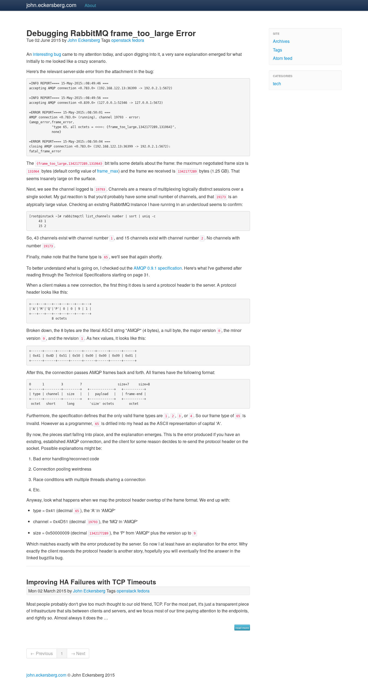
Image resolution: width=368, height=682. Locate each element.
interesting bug (47, 54)
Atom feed (282, 58)
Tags (277, 50)
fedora (138, 40)
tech (277, 83)
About (90, 5)
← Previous (41, 653)
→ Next (78, 653)
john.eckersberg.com (51, 5)
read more (242, 627)
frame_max (107, 171)
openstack (121, 40)
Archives (281, 41)
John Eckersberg (84, 40)
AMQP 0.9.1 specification (158, 268)
